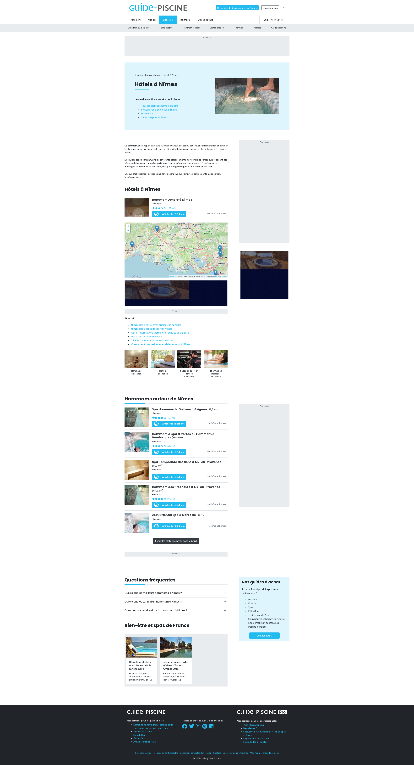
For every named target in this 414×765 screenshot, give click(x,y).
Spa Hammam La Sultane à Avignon (185, 409)
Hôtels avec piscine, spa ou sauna (159, 109)
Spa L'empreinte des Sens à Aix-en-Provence (186, 463)
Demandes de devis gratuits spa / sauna (237, 7)
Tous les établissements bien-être (159, 105)
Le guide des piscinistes (255, 741)
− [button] (128, 230)
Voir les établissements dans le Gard (176, 540)
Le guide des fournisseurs (256, 738)
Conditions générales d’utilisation (195, 753)
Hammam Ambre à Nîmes (172, 199)
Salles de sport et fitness (154, 117)
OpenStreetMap (220, 276)
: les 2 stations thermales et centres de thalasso (160, 332)
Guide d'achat (140, 738)
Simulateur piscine (142, 731)
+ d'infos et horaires (217, 213)
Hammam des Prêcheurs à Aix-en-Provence (186, 488)
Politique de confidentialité (165, 753)
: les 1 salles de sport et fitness (151, 328)
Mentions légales (143, 753)
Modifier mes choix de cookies (264, 753)
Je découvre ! (264, 635)
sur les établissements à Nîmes (152, 340)
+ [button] (128, 226)
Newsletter (139, 734)
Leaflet (173, 276)
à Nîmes (160, 344)
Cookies (217, 753)
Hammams (147, 113)
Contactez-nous (230, 753)
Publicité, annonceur (253, 724)
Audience (244, 753)
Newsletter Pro (251, 728)
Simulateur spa (270, 7)
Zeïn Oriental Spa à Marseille (179, 515)
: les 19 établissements (147, 336)
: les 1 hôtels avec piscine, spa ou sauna (156, 324)
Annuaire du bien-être (144, 741)
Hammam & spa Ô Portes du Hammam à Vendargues (183, 435)
